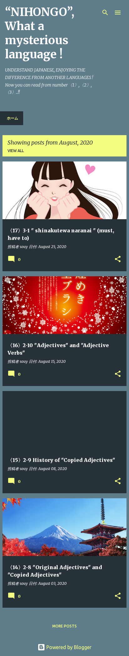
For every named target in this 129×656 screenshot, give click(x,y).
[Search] (105, 12)
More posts (64, 626)
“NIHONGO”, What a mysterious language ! (39, 33)
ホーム (12, 118)
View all (16, 151)
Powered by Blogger (68, 647)
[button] (117, 259)
